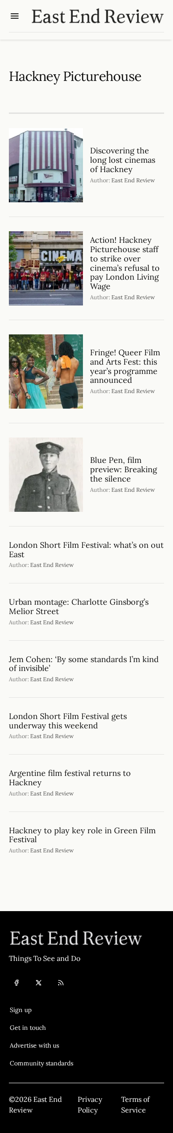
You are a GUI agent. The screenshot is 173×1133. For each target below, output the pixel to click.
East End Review (133, 180)
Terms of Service (135, 1104)
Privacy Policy (90, 1104)
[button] (41, 1010)
